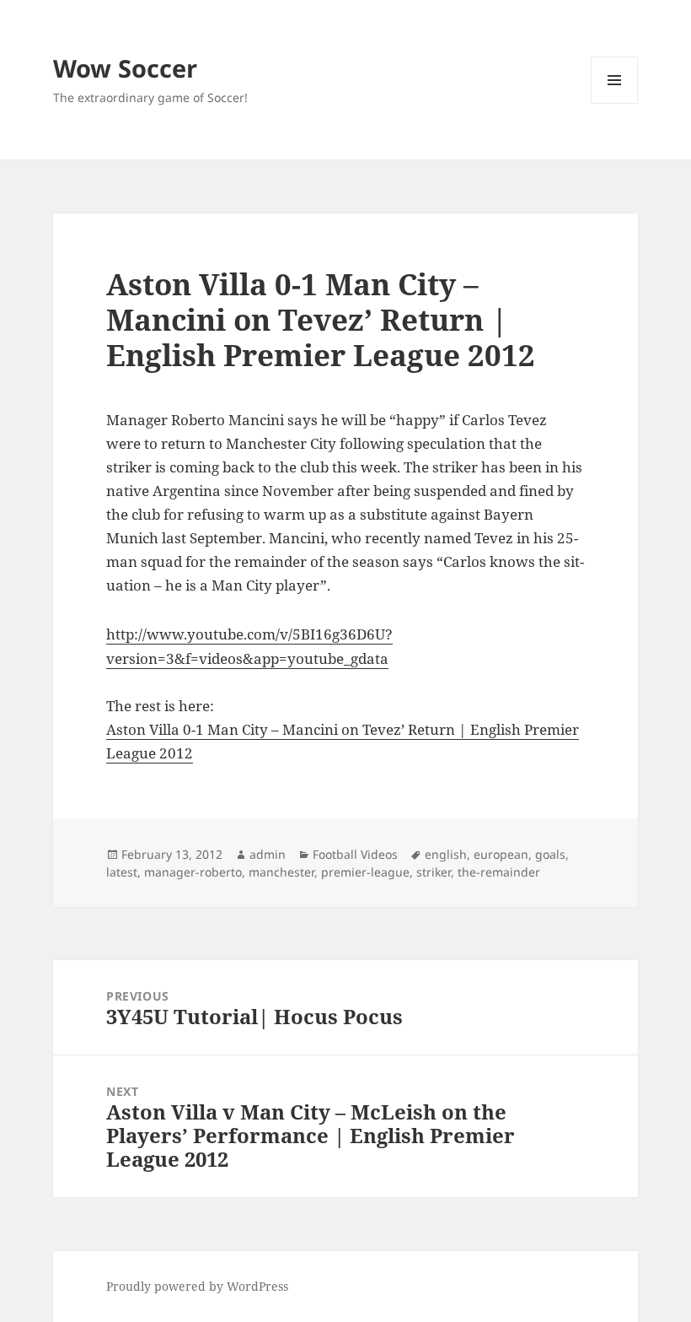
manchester (281, 872)
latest (121, 872)
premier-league (365, 872)
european (501, 854)
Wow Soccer (125, 67)
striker (433, 872)
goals (550, 854)
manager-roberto (193, 872)
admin (267, 854)
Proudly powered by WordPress (197, 1286)
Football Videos (355, 854)
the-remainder (499, 872)
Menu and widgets (615, 103)
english (446, 854)
